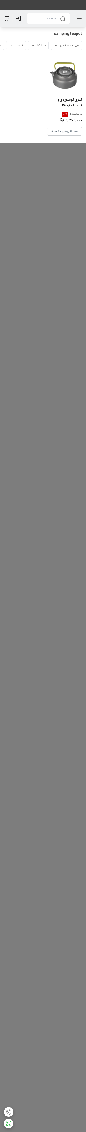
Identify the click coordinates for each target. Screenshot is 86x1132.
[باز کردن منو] (78, 18)
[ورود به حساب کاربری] (19, 18)
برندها (41, 45)
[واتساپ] (8, 1123)
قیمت (19, 45)
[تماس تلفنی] (8, 1112)
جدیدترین (66, 45)
